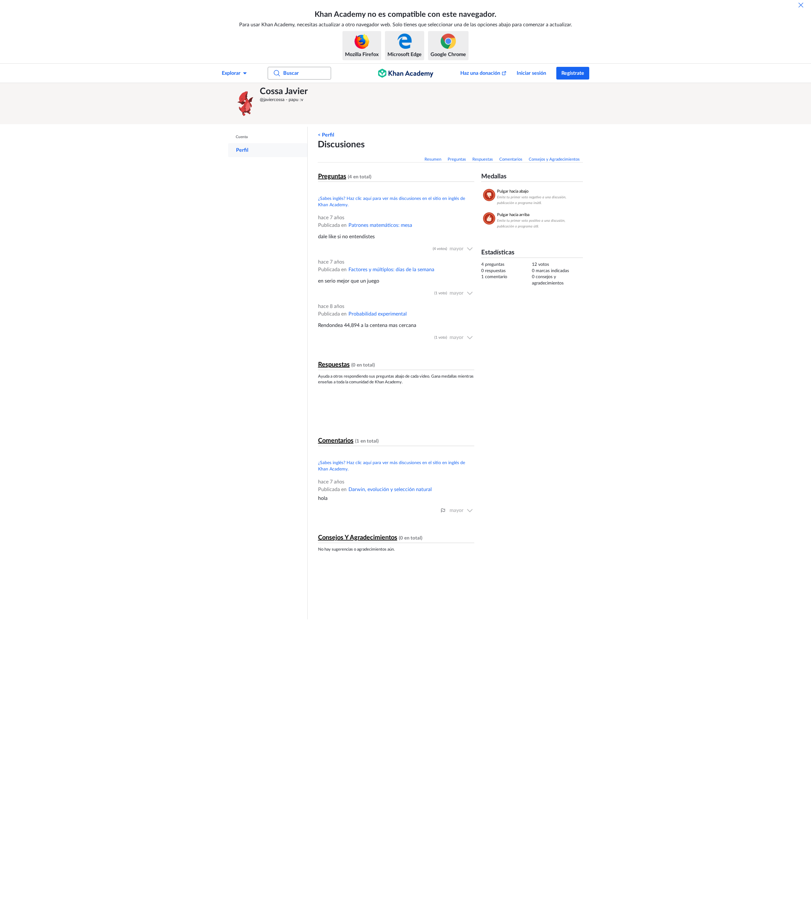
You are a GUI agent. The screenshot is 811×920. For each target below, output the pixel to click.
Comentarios (510, 159)
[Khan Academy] (405, 73)
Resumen (433, 159)
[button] (245, 103)
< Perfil (326, 134)
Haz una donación (480, 73)
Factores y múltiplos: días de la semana (391, 269)
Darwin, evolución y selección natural (390, 489)
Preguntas (457, 159)
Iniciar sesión (531, 73)
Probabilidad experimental (377, 313)
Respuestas (482, 159)
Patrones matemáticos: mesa (380, 225)
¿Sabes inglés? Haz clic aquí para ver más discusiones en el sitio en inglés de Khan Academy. (391, 201)
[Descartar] (801, 5)
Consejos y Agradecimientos (554, 159)
